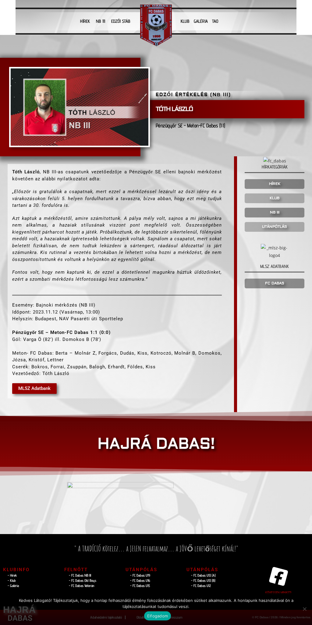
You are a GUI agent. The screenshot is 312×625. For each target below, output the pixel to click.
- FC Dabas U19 (140, 575)
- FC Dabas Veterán (81, 585)
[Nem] (304, 609)
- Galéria (13, 585)
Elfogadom (157, 615)
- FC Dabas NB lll (80, 575)
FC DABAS (274, 283)
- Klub (12, 580)
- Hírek (12, 575)
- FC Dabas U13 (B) (203, 580)
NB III (100, 21)
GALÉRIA (201, 21)
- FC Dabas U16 (140, 580)
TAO (215, 21)
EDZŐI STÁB (120, 21)
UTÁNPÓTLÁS (274, 226)
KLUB (185, 21)
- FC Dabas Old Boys (82, 580)
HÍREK (85, 21)
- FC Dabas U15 (140, 585)
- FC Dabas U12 (201, 585)
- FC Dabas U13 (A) (203, 575)
